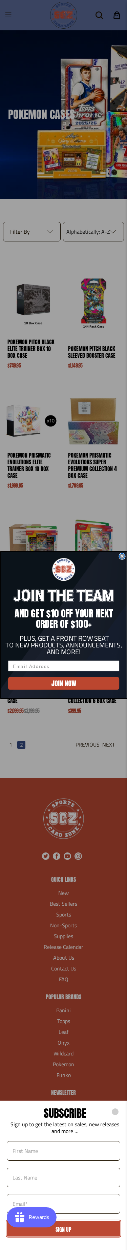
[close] (115, 1111)
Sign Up (63, 1229)
